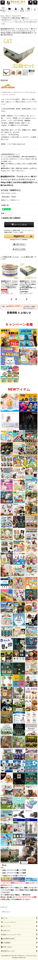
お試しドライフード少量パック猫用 (14, 873)
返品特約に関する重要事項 (11, 218)
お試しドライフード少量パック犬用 (14, 870)
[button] (3, 3)
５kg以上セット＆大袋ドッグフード (14, 876)
